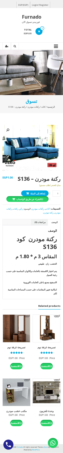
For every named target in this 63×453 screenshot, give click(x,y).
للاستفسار (45, 366)
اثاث (43, 106)
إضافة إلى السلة (37, 193)
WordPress (36, 450)
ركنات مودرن (33, 106)
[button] (8, 130)
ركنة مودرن (48, 212)
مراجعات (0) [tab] (40, 222)
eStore (45, 447)
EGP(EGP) (23, 4)
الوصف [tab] (54, 222)
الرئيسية (51, 106)
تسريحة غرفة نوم (47, 347)
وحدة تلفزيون (46, 411)
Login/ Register (40, 4)
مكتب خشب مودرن (16, 411)
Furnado (31, 17)
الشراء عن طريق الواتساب (28, 199)
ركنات (15, 208)
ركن (21, 208)
